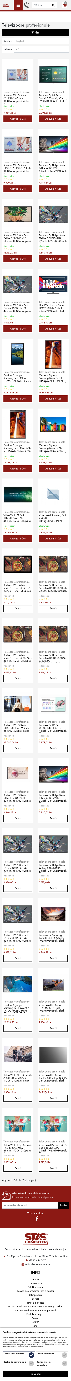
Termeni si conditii (35, 1302)
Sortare (8, 41)
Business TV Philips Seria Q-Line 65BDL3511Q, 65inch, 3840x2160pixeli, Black (17, 938)
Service (35, 1298)
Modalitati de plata (35, 1314)
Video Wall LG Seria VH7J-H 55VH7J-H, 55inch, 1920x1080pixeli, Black (17, 518)
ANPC (35, 1322)
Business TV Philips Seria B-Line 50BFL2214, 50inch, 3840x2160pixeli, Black (53, 798)
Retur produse (35, 1295)
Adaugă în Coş (18, 118)
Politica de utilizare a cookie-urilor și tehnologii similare (35, 1306)
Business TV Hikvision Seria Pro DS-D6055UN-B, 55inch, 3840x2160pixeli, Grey (52, 658)
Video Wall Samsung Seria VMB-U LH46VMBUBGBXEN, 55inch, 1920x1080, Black (53, 518)
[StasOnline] (35, 1239)
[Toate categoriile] (18, 5)
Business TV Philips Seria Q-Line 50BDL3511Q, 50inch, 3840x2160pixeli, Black (17, 868)
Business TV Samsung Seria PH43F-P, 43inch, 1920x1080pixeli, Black (51, 938)
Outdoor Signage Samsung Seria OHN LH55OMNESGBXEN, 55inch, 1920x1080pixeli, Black (53, 378)
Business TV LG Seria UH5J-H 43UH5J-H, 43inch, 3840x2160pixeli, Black (53, 728)
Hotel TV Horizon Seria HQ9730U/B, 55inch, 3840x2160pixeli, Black (51, 308)
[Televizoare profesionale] (5, 5)
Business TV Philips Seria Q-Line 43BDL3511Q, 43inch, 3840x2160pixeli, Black (17, 308)
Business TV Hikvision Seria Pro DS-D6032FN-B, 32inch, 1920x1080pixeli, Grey (53, 588)
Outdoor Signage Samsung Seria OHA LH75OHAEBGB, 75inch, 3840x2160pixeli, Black (17, 378)
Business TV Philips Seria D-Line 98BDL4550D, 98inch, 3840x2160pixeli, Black (17, 238)
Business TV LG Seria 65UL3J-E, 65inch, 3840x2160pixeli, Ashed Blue (16, 98)
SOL (35, 1326)
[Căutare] (53, 5)
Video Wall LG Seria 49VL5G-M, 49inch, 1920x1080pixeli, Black (51, 1008)
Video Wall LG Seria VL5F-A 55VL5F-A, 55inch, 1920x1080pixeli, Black (17, 1078)
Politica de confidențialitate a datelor (35, 1291)
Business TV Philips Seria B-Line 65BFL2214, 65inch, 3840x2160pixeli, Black (53, 168)
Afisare (8, 49)
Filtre (36, 32)
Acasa (35, 1279)
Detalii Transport (35, 1287)
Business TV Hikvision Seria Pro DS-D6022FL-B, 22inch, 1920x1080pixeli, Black (17, 588)
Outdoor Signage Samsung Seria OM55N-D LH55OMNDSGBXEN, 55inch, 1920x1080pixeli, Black (17, 448)
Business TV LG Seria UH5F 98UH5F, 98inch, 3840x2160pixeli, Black (16, 728)
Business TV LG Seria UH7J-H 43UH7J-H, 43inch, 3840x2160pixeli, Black (17, 798)
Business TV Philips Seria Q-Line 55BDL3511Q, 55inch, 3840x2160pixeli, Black (53, 868)
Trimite (63, 1205)
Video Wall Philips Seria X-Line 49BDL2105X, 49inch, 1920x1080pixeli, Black (17, 1148)
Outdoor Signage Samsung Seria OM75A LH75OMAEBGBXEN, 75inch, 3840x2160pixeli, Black (17, 1008)
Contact (35, 1318)
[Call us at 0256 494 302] (26, 5)
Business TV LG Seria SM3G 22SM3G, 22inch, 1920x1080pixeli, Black (53, 98)
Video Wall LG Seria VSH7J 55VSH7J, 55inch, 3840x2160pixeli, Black (53, 1078)
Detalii (17, 608)
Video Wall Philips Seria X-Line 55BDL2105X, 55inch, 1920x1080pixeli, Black (53, 1148)
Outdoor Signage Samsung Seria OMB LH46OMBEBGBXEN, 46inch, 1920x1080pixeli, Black (53, 448)
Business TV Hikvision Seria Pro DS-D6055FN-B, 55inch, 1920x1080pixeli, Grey (17, 658)
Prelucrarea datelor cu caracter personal (35, 1310)
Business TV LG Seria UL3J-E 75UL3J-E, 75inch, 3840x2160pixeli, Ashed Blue (17, 168)
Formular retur (35, 1283)
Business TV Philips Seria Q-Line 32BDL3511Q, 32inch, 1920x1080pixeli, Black (53, 238)
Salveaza (35, 1374)
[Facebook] (37, 1219)
